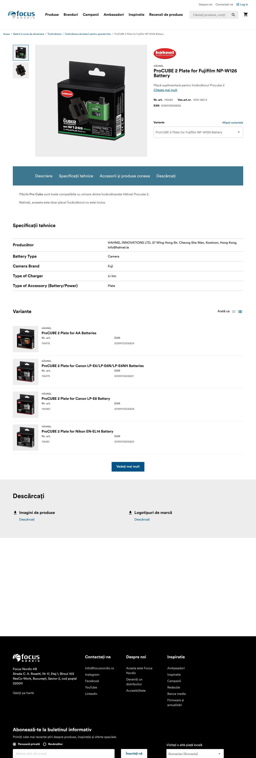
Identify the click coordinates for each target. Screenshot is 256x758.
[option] (21, 53)
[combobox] (214, 15)
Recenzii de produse (166, 15)
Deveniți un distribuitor (134, 681)
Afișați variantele (232, 122)
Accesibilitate (136, 691)
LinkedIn (91, 694)
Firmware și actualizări (175, 702)
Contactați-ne (224, 4)
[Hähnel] (165, 53)
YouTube (91, 687)
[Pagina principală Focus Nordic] (21, 15)
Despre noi (205, 4)
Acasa (6, 34)
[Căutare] (233, 15)
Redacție (173, 687)
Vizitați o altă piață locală (184, 745)
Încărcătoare (54, 34)
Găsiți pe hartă (23, 693)
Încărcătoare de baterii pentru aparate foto (88, 34)
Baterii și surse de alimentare (28, 34)
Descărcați (27, 520)
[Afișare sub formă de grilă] (233, 311)
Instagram (92, 675)
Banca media (176, 694)
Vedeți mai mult (128, 466)
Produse (52, 15)
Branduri (71, 15)
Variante (159, 122)
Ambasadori (114, 15)
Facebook (92, 681)
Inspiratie (136, 15)
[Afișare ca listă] (240, 311)
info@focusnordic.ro (99, 668)
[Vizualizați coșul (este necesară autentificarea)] (245, 14)
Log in (244, 4)
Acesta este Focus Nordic (139, 670)
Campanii (91, 15)
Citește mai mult (165, 90)
